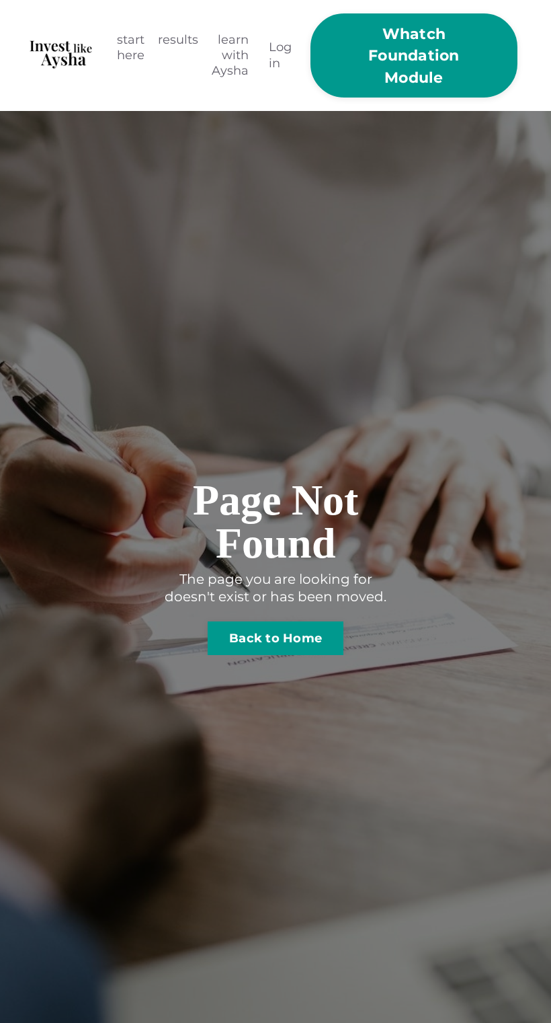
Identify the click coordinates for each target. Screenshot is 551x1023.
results (178, 39)
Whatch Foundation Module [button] (414, 55)
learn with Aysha (230, 55)
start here (130, 47)
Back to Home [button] (275, 638)
